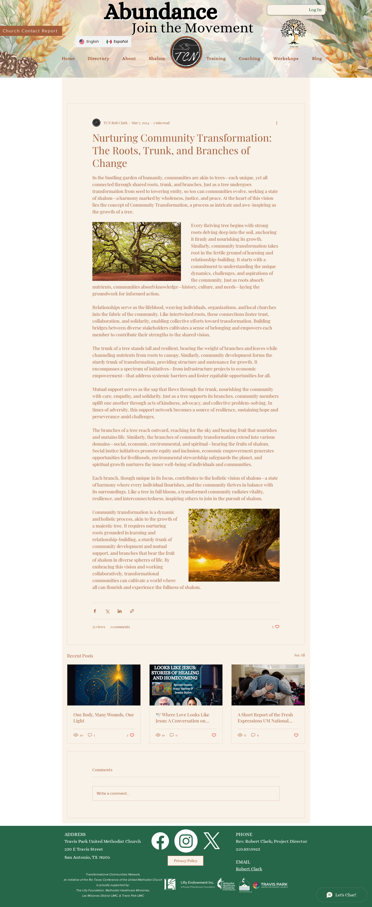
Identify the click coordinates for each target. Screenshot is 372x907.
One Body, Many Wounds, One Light (103, 718)
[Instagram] (186, 841)
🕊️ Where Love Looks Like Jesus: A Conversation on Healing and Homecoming (182, 718)
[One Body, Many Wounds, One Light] (103, 685)
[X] (211, 841)
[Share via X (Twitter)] (107, 611)
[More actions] (277, 123)
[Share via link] (132, 611)
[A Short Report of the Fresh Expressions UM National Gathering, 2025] (268, 685)
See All (299, 655)
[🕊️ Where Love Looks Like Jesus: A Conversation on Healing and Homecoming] (186, 685)
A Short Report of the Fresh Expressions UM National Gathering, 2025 (265, 718)
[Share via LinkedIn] (119, 611)
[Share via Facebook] (94, 611)
